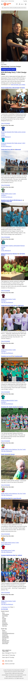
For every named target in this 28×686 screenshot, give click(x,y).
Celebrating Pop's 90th (7, 149)
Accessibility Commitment (8, 675)
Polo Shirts (4, 623)
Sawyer (21, 407)
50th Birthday (5, 637)
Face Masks (5, 615)
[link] (7, 4)
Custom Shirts (5, 614)
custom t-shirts (20, 671)
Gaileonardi (18, 149)
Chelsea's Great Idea (6, 201)
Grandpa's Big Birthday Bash (8, 555)
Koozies (4, 621)
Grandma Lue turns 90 (7, 356)
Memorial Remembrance (8, 633)
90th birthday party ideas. (18, 84)
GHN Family (21, 305)
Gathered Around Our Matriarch (9, 253)
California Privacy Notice (17, 673)
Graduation (5, 634)
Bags (3, 613)
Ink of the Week (4, 609)
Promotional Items (16, 670)
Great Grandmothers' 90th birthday (10, 87)
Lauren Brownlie (17, 498)
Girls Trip (4, 639)
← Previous (4, 607)
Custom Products (7, 670)
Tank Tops (4, 625)
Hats (3, 617)
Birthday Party (5, 640)
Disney (3, 630)
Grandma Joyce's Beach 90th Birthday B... (11, 200)
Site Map (23, 670)
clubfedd (19, 555)
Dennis (23, 87)
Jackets (4, 620)
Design (8, 69)
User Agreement (18, 675)
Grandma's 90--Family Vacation (9, 407)
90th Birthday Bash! (6, 498)
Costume (4, 632)
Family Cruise (5, 636)
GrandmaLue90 (18, 356)
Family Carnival (5, 454)
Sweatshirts (5, 624)
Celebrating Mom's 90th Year (8, 305)
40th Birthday (5, 642)
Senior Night (5, 643)
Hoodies (4, 618)
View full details (5, 123)
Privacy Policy (8, 673)
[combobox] (14, 7)
